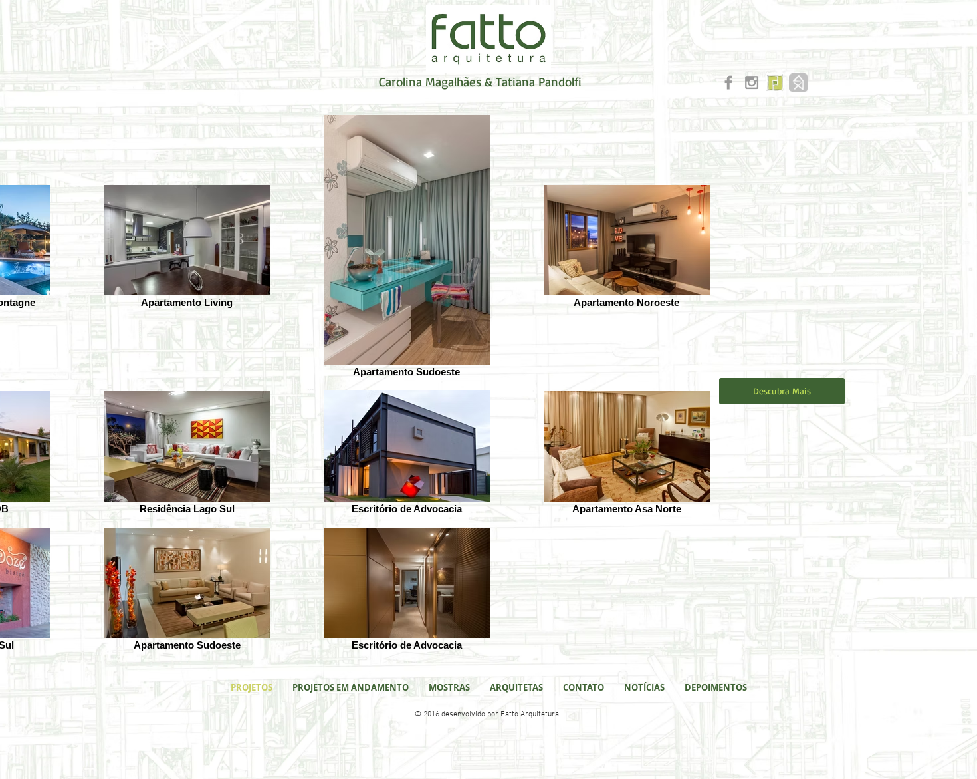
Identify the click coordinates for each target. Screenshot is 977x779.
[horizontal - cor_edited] (775, 82)
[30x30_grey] (798, 82)
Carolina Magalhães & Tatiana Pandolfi (480, 82)
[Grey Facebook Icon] (728, 82)
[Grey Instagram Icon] (751, 82)
